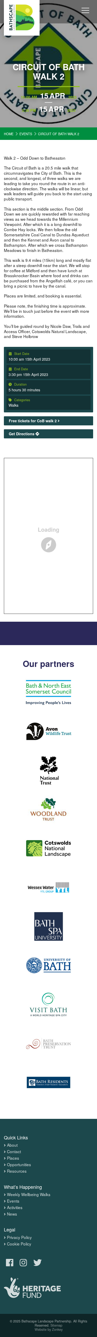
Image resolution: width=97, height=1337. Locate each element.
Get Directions (22, 433)
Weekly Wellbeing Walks (28, 1194)
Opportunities (19, 1164)
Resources (17, 1171)
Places (13, 1158)
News (12, 1214)
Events (13, 1201)
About (12, 1145)
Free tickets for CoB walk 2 (33, 420)
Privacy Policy (19, 1237)
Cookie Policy (19, 1244)
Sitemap (56, 1325)
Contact (14, 1151)
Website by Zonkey (49, 1329)
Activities (15, 1207)
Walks (13, 405)
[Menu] (85, 14)
